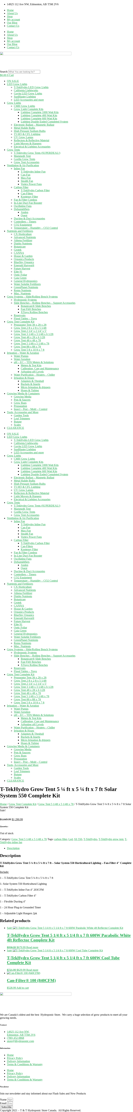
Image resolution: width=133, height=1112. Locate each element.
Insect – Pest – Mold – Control (30, 409)
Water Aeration (22, 359)
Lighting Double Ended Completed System (44, 121)
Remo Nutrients (22, 290)
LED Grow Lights (17, 84)
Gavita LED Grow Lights (28, 93)
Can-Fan (25, 174)
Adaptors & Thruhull (32, 381)
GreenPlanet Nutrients (26, 287)
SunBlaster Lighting (25, 96)
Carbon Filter (21, 187)
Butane (18, 421)
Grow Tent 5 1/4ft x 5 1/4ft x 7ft (31, 343)
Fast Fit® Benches (31, 309)
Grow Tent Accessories (26, 162)
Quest (24, 215)
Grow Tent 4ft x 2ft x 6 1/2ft (29, 337)
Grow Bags (20, 402)
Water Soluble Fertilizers (27, 284)
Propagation (20, 406)
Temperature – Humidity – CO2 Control (36, 227)
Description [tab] (13, 848)
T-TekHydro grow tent (111, 839)
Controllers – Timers (25, 221)
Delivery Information (18, 1061)
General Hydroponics (25, 281)
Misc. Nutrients (22, 293)
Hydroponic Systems (25, 299)
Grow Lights (14, 102)
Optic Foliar (20, 274)
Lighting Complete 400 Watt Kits (39, 115)
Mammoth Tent (22, 156)
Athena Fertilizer (23, 240)
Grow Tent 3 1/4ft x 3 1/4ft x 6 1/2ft (33, 334)
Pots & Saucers (22, 399)
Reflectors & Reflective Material (31, 140)
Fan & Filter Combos (25, 199)
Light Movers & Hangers (27, 143)
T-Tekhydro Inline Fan (33, 171)
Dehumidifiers (21, 209)
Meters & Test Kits (31, 365)
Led (70, 839)
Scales (17, 424)
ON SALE (13, 81)
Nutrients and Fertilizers (20, 231)
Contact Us (13, 25)
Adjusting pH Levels (32, 371)
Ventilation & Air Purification (23, 165)
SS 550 (78, 839)
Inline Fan (19, 168)
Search (3, 71)
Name (3, 1099)
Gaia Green (20, 277)
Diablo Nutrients (23, 243)
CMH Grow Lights (24, 106)
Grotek (17, 249)
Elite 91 (18, 271)
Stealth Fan (27, 181)
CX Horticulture (23, 234)
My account (13, 19)
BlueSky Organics (24, 262)
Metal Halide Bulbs (24, 127)
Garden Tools (21, 415)
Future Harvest (22, 268)
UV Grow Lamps (23, 137)
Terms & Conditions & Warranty (25, 1064)
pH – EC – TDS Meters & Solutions (34, 362)
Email (3, 1103)
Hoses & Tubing (30, 390)
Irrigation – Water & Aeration (23, 352)
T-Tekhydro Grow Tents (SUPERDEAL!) (37, 152)
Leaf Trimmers (22, 418)
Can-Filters (27, 193)
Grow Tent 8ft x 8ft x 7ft (27, 346)
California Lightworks (26, 90)
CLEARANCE (15, 427)
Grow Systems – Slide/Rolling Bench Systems (32, 296)
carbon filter (60, 839)
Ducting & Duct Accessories (29, 218)
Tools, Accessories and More (22, 412)
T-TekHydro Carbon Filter (35, 190)
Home (10, 10)
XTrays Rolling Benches (34, 312)
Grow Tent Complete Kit (20, 321)
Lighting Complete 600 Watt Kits (39, 118)
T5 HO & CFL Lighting (27, 134)
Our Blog (12, 22)
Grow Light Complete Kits (28, 109)
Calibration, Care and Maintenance (40, 368)
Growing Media (22, 396)
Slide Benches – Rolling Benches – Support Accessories (44, 302)
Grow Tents (13, 149)
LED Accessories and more (29, 99)
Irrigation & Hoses (24, 377)
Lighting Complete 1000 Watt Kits (40, 112)
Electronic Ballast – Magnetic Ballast (34, 124)
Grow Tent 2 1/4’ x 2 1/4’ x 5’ (30, 331)
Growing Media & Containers (23, 393)
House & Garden (23, 256)
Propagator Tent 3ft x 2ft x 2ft (30, 324)
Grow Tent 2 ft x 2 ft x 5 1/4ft (30, 327)
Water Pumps (21, 356)
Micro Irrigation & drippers (35, 387)
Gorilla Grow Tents (24, 159)
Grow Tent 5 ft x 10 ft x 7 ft (29, 349)
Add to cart (22, 987)
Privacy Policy (15, 1058)
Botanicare (20, 246)
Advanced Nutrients (25, 237)
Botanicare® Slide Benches (36, 306)
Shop (10, 16)
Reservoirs (19, 315)
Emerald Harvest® (24, 265)
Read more (32, 947)
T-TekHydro (90, 839)
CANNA (19, 252)
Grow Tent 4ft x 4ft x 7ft (27, 340)
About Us (12, 13)
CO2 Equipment (23, 224)
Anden (24, 212)
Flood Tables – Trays (25, 318)
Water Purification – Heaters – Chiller (34, 374)
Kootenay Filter (29, 196)
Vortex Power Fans (31, 184)
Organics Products (24, 259)
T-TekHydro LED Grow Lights (31, 87)
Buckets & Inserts (30, 384)
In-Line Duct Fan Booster (28, 202)
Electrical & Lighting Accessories (32, 146)
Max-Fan (26, 177)
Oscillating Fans (23, 206)
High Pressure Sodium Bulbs (30, 131)
